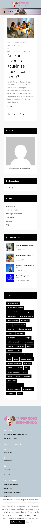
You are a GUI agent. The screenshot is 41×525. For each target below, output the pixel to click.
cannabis (20, 333)
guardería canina (26, 359)
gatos (16, 359)
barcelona (24, 320)
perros (10, 376)
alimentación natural (26, 316)
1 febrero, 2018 (20, 250)
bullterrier (11, 329)
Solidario (9, 221)
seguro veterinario (14, 389)
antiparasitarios (13, 320)
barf (9, 325)
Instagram (8, 452)
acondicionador (13, 303)
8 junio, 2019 (20, 260)
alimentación (12, 316)
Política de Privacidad (12, 492)
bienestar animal (19, 325)
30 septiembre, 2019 (22, 280)
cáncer (29, 346)
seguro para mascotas (15, 385)
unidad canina (27, 389)
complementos (28, 342)
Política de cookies (11, 484)
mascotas (27, 363)
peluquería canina (13, 372)
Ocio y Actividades (12, 210)
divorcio (10, 350)
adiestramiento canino (15, 312)
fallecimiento (27, 355)
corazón (10, 346)
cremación (20, 346)
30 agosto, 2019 (21, 270)
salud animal (12, 380)
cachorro (11, 333)
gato (9, 359)
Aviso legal (8, 488)
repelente (27, 376)
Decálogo (7, 496)
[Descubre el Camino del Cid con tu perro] (10, 268)
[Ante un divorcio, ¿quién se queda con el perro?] (10, 258)
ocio (26, 368)
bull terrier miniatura (24, 329)
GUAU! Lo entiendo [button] (17, 522)
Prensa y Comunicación (14, 214)
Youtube (7, 469)
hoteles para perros (14, 363)
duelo (18, 350)
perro (25, 372)
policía (18, 376)
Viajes (8, 225)
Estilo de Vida (13, 42)
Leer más (29, 522)
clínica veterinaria (13, 342)
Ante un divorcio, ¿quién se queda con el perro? (19, 66)
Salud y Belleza (11, 217)
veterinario (11, 393)
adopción (29, 312)
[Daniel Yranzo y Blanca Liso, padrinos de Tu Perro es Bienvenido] (10, 247)
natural (10, 368)
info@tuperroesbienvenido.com (19, 168)
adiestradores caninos (15, 307)
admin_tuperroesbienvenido (18, 51)
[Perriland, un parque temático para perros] (10, 278)
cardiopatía (11, 338)
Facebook (8, 461)
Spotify (7, 474)
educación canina (13, 355)
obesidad (19, 368)
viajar (20, 393)
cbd (20, 338)
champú (27, 338)
